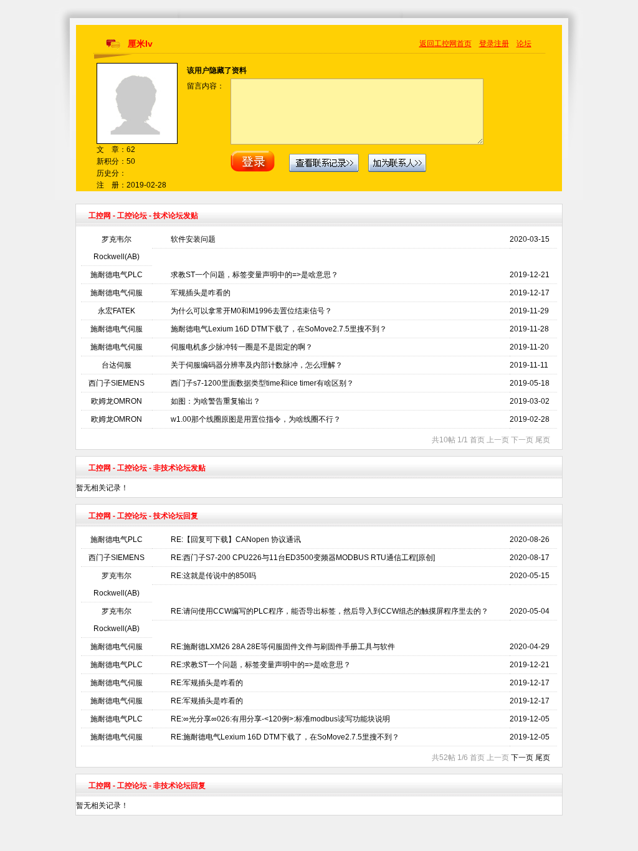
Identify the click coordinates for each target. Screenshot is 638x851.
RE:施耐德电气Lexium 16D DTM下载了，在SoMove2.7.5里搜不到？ (285, 737)
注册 (501, 43)
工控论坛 (132, 215)
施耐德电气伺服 (116, 292)
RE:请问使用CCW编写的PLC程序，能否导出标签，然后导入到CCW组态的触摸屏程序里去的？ (329, 611)
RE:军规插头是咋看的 (207, 682)
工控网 (99, 215)
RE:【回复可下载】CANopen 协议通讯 (236, 539)
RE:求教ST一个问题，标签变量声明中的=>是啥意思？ (261, 664)
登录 (486, 43)
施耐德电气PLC (116, 274)
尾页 (542, 757)
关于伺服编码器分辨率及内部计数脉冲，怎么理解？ (257, 365)
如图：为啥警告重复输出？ (215, 401)
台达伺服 (116, 365)
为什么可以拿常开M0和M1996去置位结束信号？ (251, 311)
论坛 (524, 43)
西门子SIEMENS (116, 383)
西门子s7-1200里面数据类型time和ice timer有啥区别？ (262, 383)
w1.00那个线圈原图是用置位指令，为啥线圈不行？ (256, 419)
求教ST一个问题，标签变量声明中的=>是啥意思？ (254, 274)
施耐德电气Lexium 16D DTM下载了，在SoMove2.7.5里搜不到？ (279, 329)
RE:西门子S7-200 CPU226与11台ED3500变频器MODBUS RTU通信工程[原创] (303, 557)
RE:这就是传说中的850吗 (213, 575)
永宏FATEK (116, 311)
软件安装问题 (193, 239)
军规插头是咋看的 (201, 292)
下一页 (522, 757)
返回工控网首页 (445, 43)
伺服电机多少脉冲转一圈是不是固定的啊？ (242, 347)
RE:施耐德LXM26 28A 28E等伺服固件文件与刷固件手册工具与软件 (283, 646)
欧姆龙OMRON (116, 401)
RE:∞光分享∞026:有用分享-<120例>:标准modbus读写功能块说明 (280, 719)
